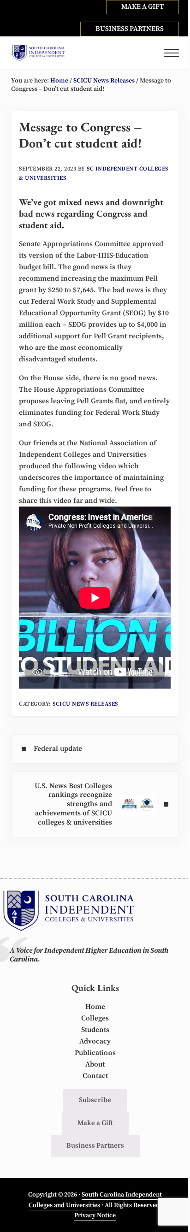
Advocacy (95, 1041)
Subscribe (95, 1100)
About (95, 1064)
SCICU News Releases (85, 704)
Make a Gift (95, 1123)
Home (95, 1006)
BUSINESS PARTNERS (129, 28)
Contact (95, 1076)
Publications (95, 1053)
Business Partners (95, 1145)
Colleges (95, 1018)
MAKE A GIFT (142, 6)
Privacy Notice (95, 1215)
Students (95, 1030)
